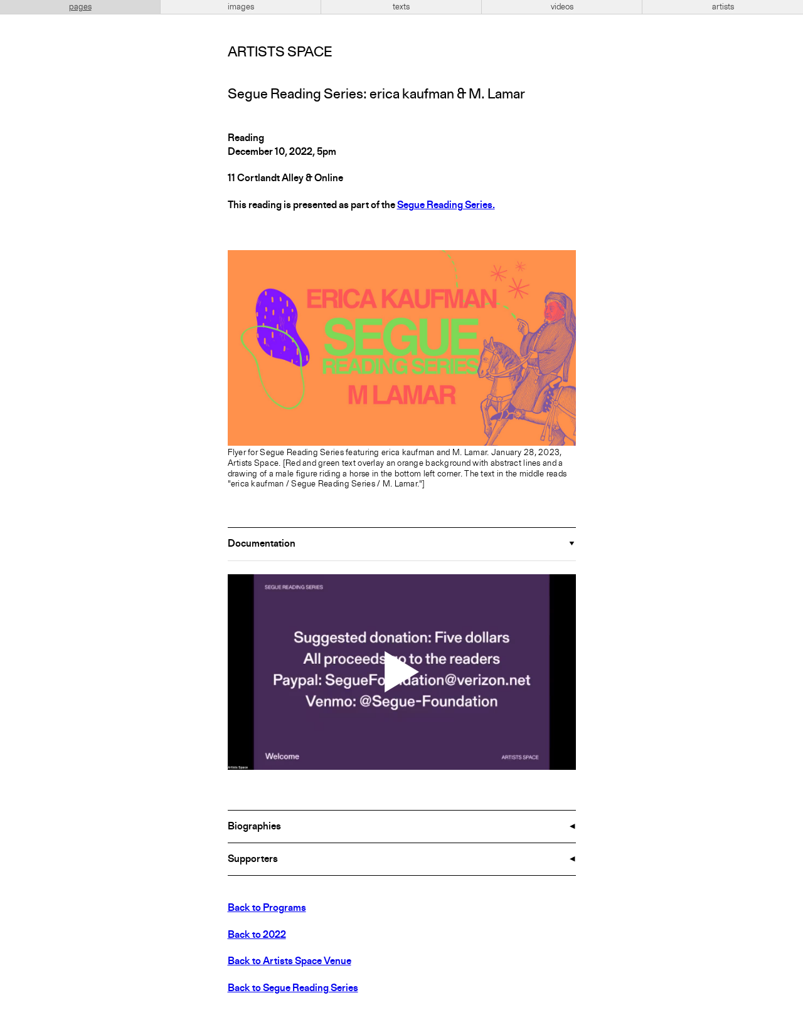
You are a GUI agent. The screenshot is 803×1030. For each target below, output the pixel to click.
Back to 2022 (257, 935)
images (241, 7)
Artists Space (280, 53)
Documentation (261, 544)
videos (562, 7)
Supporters (253, 859)
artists (723, 7)
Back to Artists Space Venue (289, 962)
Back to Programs (267, 908)
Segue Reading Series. (446, 206)
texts (401, 7)
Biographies (254, 827)
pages (80, 7)
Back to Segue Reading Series (293, 989)
